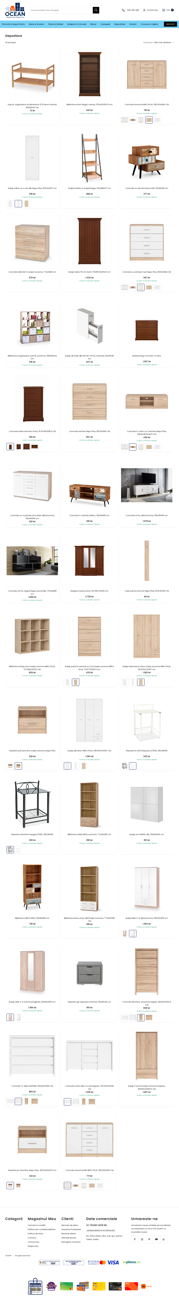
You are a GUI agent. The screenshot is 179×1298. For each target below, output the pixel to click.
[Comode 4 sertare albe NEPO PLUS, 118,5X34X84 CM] (157, 120)
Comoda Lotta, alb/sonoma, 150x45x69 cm (147, 515)
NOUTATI (170, 24)
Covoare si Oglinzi (149, 24)
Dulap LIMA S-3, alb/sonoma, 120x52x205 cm (147, 918)
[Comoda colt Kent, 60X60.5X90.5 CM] (18, 446)
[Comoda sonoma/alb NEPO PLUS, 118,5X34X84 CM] (124, 120)
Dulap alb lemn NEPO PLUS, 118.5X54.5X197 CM (89, 750)
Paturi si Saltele (55, 24)
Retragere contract (71, 1242)
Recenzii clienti (68, 1233)
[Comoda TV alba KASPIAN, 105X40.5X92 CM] (132, 1017)
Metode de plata (69, 1225)
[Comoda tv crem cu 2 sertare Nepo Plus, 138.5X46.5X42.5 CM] (132, 120)
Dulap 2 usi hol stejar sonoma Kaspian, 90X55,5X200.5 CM (146, 1087)
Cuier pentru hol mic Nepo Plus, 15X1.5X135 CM (147, 591)
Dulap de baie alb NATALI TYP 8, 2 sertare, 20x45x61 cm (89, 357)
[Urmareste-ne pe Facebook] (134, 1239)
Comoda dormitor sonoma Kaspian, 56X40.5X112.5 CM (146, 1003)
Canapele (105, 24)
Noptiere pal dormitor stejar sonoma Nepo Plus (32, 750)
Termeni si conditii (36, 1225)
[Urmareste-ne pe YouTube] (156, 1239)
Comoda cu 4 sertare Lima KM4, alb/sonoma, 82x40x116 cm (32, 517)
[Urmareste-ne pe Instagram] (142, 1239)
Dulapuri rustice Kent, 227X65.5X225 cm (89, 591)
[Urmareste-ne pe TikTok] (163, 1239)
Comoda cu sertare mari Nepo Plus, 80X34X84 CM (146, 272)
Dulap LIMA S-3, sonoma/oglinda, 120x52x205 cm (32, 1001)
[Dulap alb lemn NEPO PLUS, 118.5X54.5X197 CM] (10, 203)
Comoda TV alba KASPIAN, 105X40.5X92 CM (32, 1086)
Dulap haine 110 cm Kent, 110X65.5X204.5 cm (89, 272)
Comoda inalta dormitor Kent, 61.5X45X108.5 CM (32, 431)
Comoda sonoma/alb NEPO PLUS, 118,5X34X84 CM (89, 1170)
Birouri (93, 24)
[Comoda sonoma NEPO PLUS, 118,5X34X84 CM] (149, 120)
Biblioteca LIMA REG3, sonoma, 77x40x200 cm (89, 834)
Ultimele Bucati (68, 1237)
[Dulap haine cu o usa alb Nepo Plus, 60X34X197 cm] (18, 203)
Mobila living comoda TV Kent (146, 355)
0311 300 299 (133, 10)
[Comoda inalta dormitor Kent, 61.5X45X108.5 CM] (10, 446)
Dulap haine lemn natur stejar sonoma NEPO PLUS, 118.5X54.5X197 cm (147, 668)
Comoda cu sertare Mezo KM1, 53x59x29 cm (146, 188)
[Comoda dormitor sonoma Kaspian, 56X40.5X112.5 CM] (141, 1017)
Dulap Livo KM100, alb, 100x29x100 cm (146, 834)
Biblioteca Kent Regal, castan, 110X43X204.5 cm (89, 104)
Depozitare (119, 24)
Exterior (133, 24)
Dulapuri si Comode (76, 24)
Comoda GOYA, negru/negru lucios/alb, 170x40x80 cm (32, 592)
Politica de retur (35, 1233)
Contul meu (33, 1242)
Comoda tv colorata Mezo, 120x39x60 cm (89, 515)
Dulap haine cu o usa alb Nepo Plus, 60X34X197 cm (32, 188)
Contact (32, 1237)
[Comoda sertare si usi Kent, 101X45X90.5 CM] (26, 446)
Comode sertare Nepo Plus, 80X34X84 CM (89, 431)
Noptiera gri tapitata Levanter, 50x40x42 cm (89, 1001)
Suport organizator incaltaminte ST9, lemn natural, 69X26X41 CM (32, 106)
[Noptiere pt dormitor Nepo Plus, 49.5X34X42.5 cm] (10, 766)
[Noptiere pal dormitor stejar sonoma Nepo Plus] (18, 766)
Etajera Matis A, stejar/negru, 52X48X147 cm (89, 188)
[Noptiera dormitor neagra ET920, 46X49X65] (124, 766)
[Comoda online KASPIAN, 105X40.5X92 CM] (149, 1017)
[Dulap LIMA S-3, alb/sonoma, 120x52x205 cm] (132, 933)
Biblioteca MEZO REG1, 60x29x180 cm (32, 918)
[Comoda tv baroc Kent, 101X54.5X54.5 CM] (34, 446)
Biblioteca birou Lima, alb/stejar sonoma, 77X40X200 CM (89, 919)
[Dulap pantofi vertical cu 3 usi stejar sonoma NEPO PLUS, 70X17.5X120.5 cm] (75, 682)
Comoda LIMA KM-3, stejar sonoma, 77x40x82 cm (32, 272)
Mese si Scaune (36, 24)
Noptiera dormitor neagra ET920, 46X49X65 (32, 834)
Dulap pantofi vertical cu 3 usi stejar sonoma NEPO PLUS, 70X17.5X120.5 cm (89, 668)
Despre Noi (33, 1246)
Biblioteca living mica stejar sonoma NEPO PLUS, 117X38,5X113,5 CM (32, 668)
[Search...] (96, 10)
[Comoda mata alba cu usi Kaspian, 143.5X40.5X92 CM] (124, 1017)
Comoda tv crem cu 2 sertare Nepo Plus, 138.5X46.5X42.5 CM (147, 433)
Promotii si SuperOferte (13, 24)
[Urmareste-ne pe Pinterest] (149, 1239)
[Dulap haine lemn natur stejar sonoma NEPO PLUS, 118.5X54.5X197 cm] (26, 203)
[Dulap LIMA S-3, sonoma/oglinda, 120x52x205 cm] (124, 933)
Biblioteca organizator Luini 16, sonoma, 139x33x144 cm (32, 357)
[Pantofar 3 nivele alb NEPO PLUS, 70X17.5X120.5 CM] (67, 682)
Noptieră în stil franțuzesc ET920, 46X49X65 (146, 750)
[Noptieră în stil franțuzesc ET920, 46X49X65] (132, 766)
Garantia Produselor (71, 1229)
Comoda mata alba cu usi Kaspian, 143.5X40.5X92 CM (89, 1087)
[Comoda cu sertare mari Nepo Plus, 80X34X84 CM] (141, 120)
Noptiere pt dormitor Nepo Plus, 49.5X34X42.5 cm (32, 1170)
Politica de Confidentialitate (41, 1229)
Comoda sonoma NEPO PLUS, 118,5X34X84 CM (147, 104)
